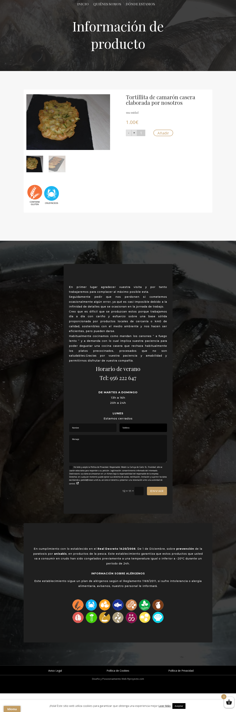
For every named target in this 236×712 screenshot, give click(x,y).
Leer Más (165, 706)
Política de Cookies (118, 670)
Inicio (83, 4)
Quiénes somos (107, 4)
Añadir (163, 133)
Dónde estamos (140, 4)
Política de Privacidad (181, 670)
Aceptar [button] (179, 706)
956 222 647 (123, 377)
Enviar (157, 491)
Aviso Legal (55, 670)
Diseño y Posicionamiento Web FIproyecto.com (118, 678)
